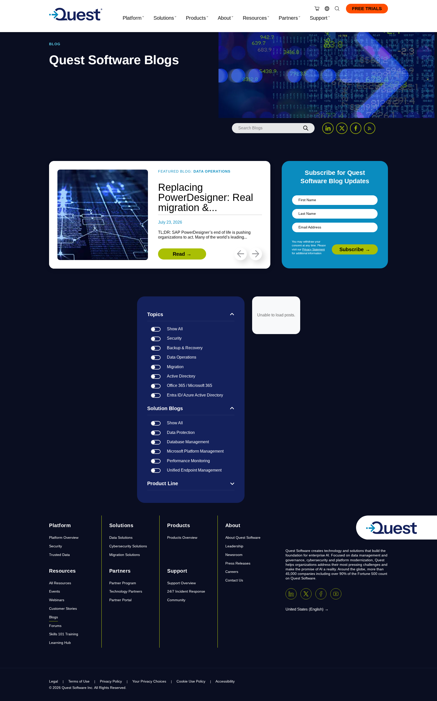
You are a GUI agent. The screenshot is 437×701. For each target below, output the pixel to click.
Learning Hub (60, 643)
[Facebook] (320, 593)
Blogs (53, 617)
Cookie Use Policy (191, 681)
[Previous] (240, 254)
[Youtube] (335, 593)
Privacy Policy (111, 681)
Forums (55, 626)
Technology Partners (125, 591)
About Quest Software (242, 537)
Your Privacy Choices (149, 681)
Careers (231, 572)
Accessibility (225, 681)
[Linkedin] (291, 593)
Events (54, 591)
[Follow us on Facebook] (355, 128)
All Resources (60, 583)
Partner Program (122, 583)
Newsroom (234, 555)
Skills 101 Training (63, 634)
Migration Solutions (124, 555)
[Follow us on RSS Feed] (369, 128)
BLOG (54, 44)
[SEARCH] (306, 128)
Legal (53, 681)
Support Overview (181, 583)
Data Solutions (121, 537)
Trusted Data (59, 555)
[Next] (255, 254)
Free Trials (367, 8)
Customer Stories (63, 608)
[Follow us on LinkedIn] (328, 128)
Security (55, 546)
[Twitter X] (306, 593)
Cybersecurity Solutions (128, 546)
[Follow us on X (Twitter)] (341, 128)
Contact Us (234, 580)
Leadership (234, 546)
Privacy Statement (313, 249)
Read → (182, 254)
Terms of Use (79, 681)
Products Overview (182, 537)
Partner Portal (120, 600)
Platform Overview (63, 537)
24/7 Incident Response (186, 591)
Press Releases (237, 563)
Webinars (56, 600)
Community (176, 600)
